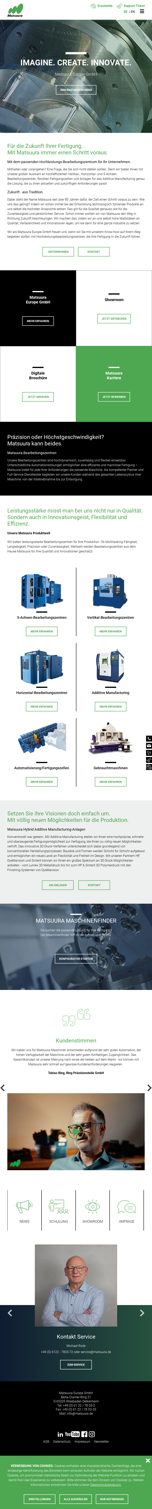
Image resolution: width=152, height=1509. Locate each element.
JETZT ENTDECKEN (114, 318)
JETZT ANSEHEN (38, 396)
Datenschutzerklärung (105, 1485)
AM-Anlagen (58, 885)
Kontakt (93, 251)
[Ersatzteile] (149, 767)
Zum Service (76, 1364)
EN (133, 12)
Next (148, 1088)
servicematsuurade (96, 1352)
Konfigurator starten (76, 958)
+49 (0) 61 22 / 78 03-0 (79, 1405)
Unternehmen (58, 251)
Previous (4, 1088)
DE (125, 12)
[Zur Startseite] (15, 11)
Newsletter (101, 1441)
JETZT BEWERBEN (114, 396)
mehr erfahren (42, 631)
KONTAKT (94, 885)
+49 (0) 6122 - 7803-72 (57, 1352)
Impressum (82, 1441)
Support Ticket (134, 6)
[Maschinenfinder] (149, 753)
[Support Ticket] (149, 760)
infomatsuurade (80, 1413)
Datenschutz (62, 1441)
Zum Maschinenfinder (76, 89)
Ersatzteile (105, 6)
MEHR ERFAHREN (38, 321)
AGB (46, 1441)
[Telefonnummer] (149, 739)
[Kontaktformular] (149, 746)
